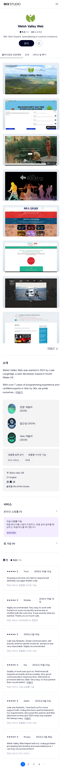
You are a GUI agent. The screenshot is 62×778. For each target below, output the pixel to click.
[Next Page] (44, 764)
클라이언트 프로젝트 (11, 54)
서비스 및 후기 (39, 54)
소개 (27, 54)
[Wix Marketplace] (12, 4)
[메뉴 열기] (57, 4)
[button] (31, 78)
